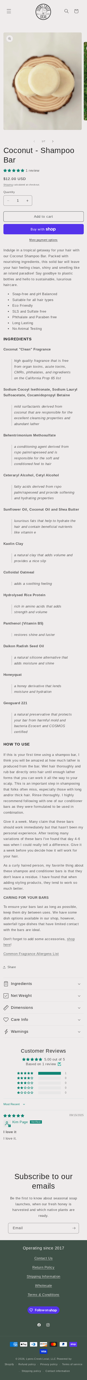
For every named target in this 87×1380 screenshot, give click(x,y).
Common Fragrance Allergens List (31, 954)
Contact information (58, 1371)
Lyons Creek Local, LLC (41, 1359)
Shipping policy (31, 1371)
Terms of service (72, 1364)
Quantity (9, 192)
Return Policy (43, 1267)
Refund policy (27, 1364)
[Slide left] (34, 141)
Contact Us (43, 1258)
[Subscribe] (74, 1228)
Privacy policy (49, 1364)
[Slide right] (52, 141)
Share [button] (11, 967)
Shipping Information (43, 1276)
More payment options (43, 239)
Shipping (8, 184)
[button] (9, 11)
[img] (13, 1116)
